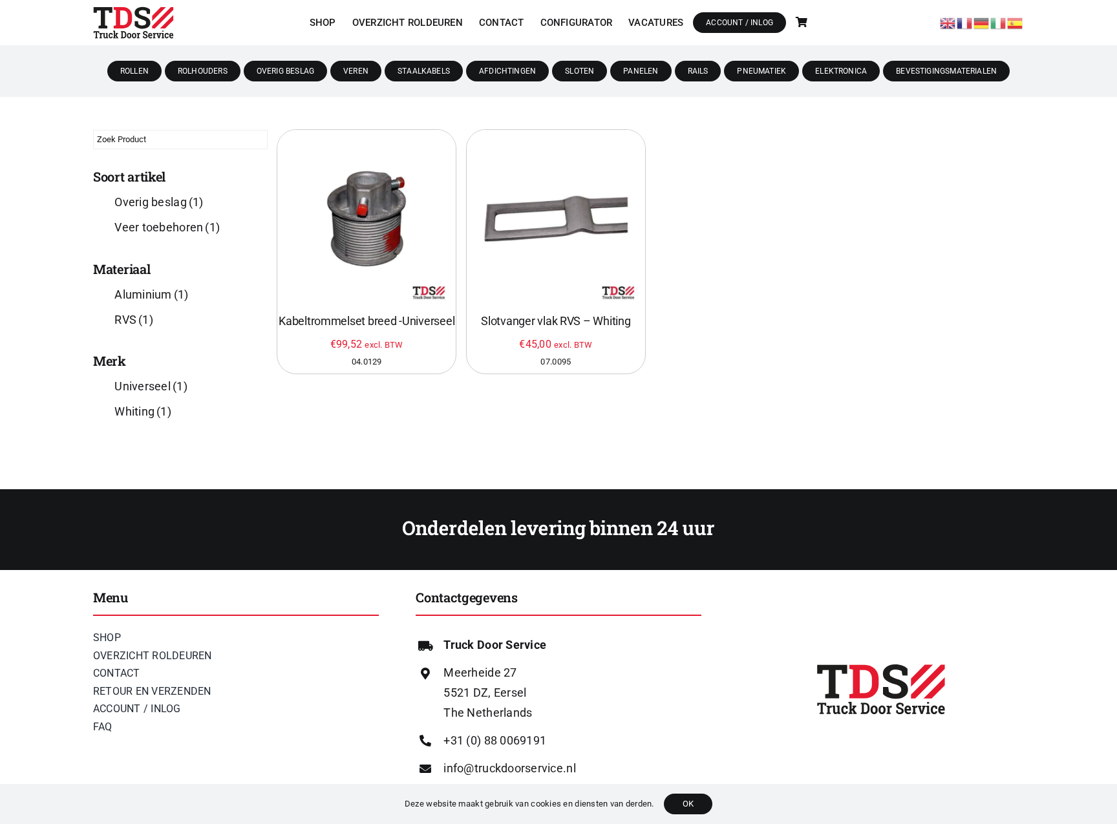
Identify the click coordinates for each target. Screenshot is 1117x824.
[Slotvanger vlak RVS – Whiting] (556, 219)
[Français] (965, 21)
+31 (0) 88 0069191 (494, 740)
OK (688, 803)
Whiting (142, 411)
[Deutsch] (981, 21)
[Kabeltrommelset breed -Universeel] (366, 219)
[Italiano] (998, 21)
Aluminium (151, 294)
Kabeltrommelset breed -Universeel (366, 321)
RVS (133, 319)
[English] (948, 21)
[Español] (1015, 21)
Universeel (150, 386)
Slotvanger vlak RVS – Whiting (555, 321)
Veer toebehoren (167, 227)
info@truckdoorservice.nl (509, 768)
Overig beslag (158, 202)
